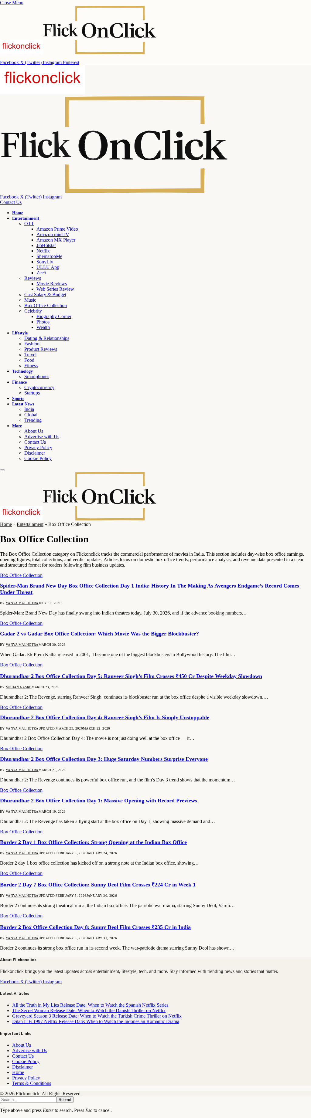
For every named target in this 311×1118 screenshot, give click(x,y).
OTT (29, 223)
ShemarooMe (49, 256)
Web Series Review (55, 289)
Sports (18, 398)
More (17, 426)
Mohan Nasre (19, 687)
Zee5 (41, 272)
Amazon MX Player (55, 239)
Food (29, 360)
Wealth (43, 327)
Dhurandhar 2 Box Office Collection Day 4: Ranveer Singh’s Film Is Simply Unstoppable (104, 717)
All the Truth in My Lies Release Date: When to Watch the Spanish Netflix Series (90, 1005)
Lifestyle (20, 333)
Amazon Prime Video (57, 229)
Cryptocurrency (39, 387)
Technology (22, 371)
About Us (33, 431)
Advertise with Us (41, 436)
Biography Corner (53, 316)
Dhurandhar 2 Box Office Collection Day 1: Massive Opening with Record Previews (98, 801)
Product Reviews (40, 349)
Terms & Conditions (31, 1083)
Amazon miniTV (52, 234)
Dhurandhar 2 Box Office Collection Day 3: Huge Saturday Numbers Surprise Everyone (104, 759)
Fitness (31, 365)
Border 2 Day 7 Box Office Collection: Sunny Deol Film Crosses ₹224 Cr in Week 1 (98, 885)
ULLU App (47, 267)
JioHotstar (46, 245)
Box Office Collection (45, 305)
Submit (65, 1099)
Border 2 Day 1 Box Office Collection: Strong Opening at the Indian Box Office (93, 842)
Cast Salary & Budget (45, 294)
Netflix (43, 250)
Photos (43, 321)
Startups (32, 392)
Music (30, 300)
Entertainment (25, 218)
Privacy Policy (38, 447)
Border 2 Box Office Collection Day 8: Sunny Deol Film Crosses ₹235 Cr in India (95, 927)
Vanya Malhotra (22, 603)
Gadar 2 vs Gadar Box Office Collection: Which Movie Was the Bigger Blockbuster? (99, 634)
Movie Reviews (51, 283)
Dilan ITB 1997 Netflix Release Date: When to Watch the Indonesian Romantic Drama (95, 1021)
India (29, 409)
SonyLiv (44, 261)
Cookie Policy (38, 458)
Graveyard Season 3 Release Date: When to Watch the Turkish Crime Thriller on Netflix (97, 1015)
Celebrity (33, 310)
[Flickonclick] (78, 518)
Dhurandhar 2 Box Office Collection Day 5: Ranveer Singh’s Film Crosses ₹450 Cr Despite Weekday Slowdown (131, 676)
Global (30, 414)
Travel (30, 354)
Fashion (31, 343)
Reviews (32, 278)
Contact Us (11, 202)
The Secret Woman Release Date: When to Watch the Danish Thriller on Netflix (89, 1010)
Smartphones (36, 376)
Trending (33, 420)
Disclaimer (34, 453)
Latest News (23, 404)
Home (17, 213)
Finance (19, 382)
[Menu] (2, 470)
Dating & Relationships (46, 338)
